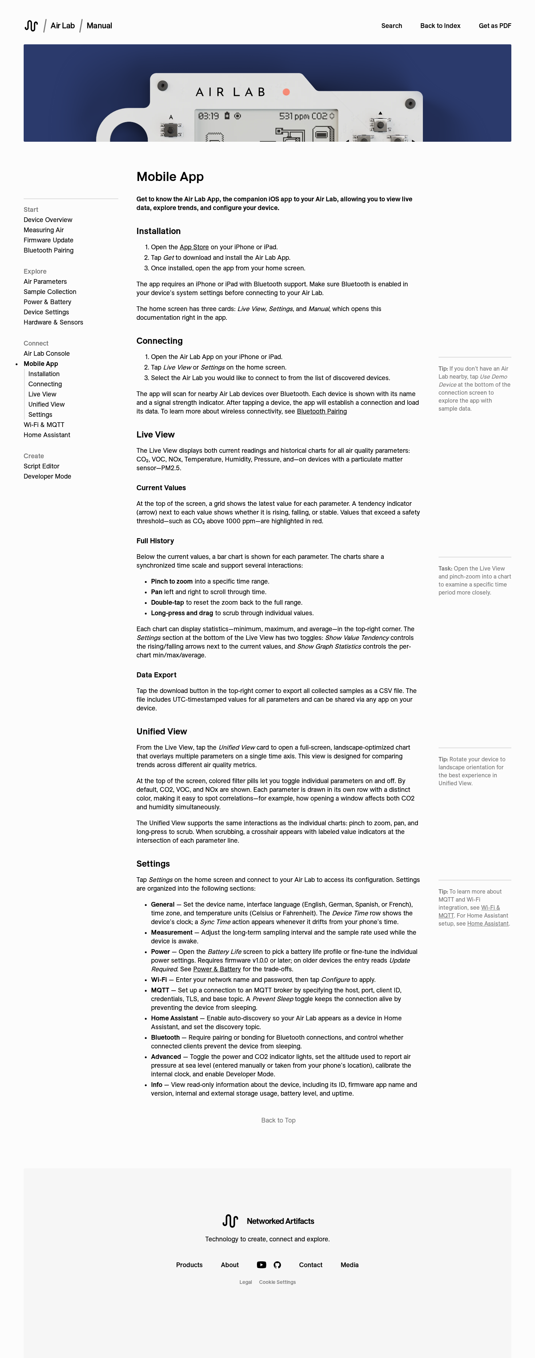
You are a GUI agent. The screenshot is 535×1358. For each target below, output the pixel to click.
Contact (310, 1264)
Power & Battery (47, 301)
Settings (40, 414)
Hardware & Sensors (53, 322)
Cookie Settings (277, 1282)
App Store (194, 246)
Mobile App (41, 363)
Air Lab (63, 25)
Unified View (46, 404)
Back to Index (440, 25)
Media (350, 1264)
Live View (42, 394)
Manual (99, 25)
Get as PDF (495, 25)
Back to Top (278, 1120)
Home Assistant (47, 434)
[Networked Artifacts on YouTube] (261, 1265)
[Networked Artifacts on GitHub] (277, 1265)
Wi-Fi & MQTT (44, 424)
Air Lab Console (47, 353)
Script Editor (41, 466)
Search (391, 25)
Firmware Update (49, 240)
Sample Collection (50, 291)
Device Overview (48, 219)
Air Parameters (45, 281)
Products (189, 1264)
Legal (245, 1282)
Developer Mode (47, 476)
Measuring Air (44, 229)
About (230, 1264)
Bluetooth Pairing (49, 250)
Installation (44, 373)
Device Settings (46, 312)
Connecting (45, 383)
